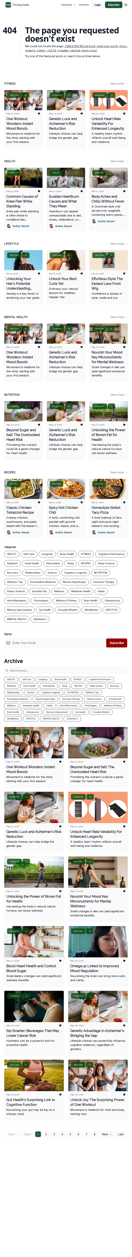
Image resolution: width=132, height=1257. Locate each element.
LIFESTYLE (31, 718)
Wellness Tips (92, 692)
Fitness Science (94, 699)
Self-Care (26, 679)
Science (30, 692)
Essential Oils (115, 699)
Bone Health (61, 679)
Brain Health (13, 712)
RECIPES (78, 685)
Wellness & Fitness (113, 705)
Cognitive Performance (100, 679)
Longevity (42, 679)
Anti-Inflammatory (68, 705)
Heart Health (29, 685)
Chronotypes (91, 705)
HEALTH (11, 679)
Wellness (11, 705)
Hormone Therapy (71, 699)
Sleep (64, 685)
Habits (49, 705)
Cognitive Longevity (51, 692)
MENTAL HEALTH (51, 718)
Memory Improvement (57, 712)
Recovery (114, 685)
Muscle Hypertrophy (45, 699)
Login (98, 4)
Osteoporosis (32, 712)
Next (105, 1134)
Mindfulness (13, 718)
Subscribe (113, 4)
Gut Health (80, 712)
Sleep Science (96, 685)
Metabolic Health (31, 705)
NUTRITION (73, 692)
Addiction (11, 685)
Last (120, 1134)
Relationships (13, 692)
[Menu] (126, 4)
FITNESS (78, 679)
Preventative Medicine (17, 699)
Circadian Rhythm (101, 712)
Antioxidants (49, 685)
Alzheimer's (72, 718)
